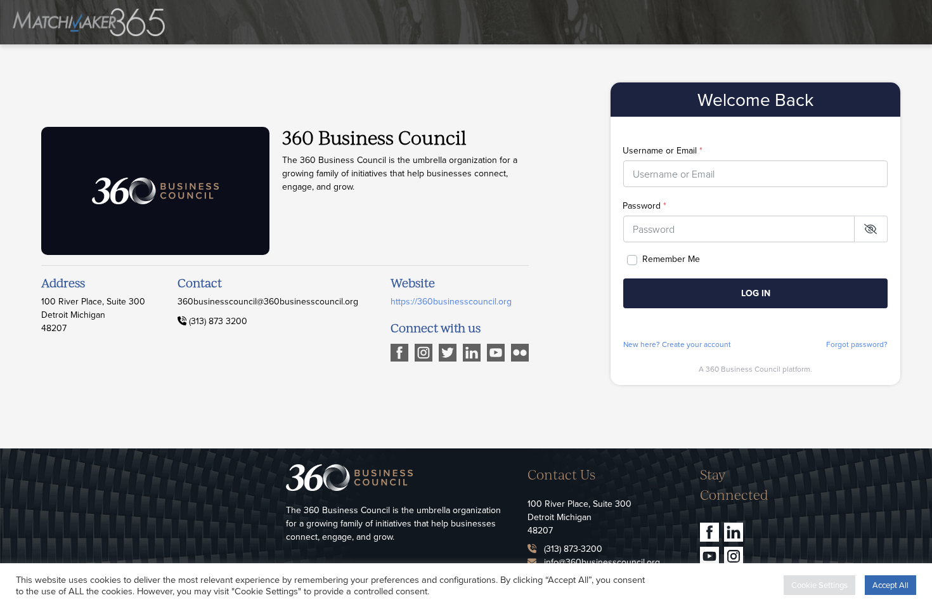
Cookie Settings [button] (819, 585)
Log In (755, 293)
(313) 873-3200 (573, 548)
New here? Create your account (677, 344)
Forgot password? (857, 344)
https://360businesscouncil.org (451, 301)
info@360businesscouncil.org (602, 562)
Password (644, 205)
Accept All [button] (890, 585)
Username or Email (662, 150)
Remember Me (671, 258)
